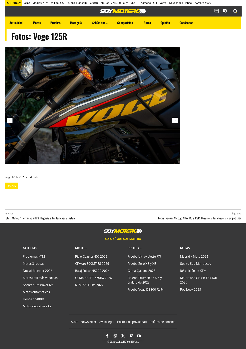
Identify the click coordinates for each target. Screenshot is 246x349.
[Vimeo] (131, 336)
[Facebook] (107, 336)
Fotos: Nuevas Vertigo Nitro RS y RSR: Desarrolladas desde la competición (199, 218)
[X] (123, 336)
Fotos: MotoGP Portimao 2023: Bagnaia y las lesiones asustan (40, 218)
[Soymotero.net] (123, 11)
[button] (235, 11)
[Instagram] (115, 336)
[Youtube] (139, 336)
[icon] (216, 11)
